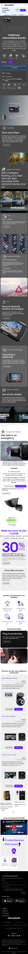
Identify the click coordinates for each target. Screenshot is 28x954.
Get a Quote (6, 563)
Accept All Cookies (20, 486)
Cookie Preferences (9, 486)
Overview (7, 14)
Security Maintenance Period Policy (14, 928)
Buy (10, 62)
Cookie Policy (6, 925)
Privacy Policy (20, 922)
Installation (21, 14)
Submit (23, 892)
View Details (9, 709)
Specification (14, 14)
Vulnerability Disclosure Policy (20, 925)
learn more (13, 482)
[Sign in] (24, 5)
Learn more (6, 145)
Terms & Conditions (6, 922)
